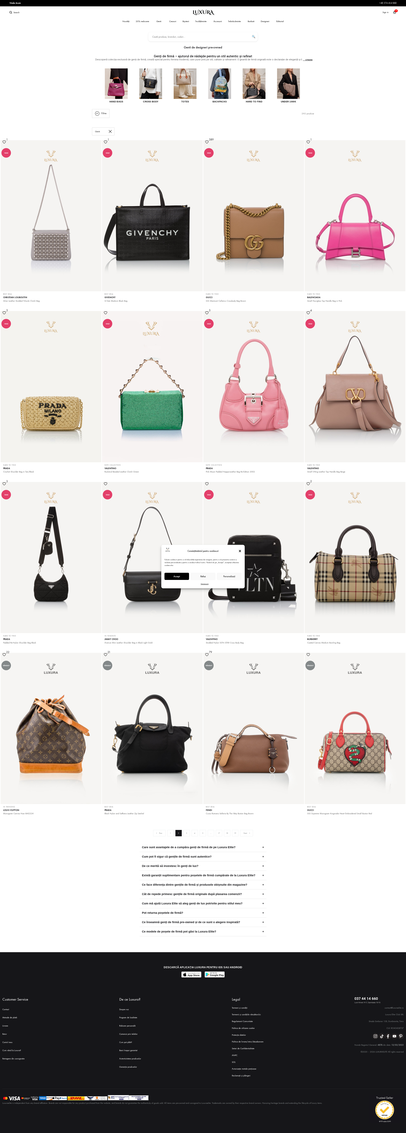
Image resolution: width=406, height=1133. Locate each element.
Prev (160, 833)
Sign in (386, 12)
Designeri (265, 21)
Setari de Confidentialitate (243, 1048)
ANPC (234, 1055)
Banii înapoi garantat (128, 1050)
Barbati (251, 21)
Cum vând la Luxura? (11, 1050)
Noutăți (125, 21)
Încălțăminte (200, 21)
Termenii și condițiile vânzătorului (246, 1014)
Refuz (203, 576)
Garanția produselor (128, 1067)
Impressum (205, 584)
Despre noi (124, 1009)
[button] (240, 551)
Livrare (5, 1025)
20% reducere (142, 21)
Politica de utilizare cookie (243, 1028)
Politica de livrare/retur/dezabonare (247, 1041)
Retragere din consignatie (13, 1058)
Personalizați (229, 576)
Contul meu (7, 1042)
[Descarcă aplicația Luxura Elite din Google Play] (214, 974)
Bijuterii (186, 21)
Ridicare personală (127, 1025)
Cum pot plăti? (125, 1042)
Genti (158, 21)
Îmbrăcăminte (234, 21)
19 (235, 833)
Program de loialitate (128, 1017)
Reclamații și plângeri (241, 1075)
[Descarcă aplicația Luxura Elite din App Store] (191, 974)
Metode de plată (9, 1017)
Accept (177, 576)
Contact (5, 1009)
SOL (234, 1062)
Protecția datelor (239, 1035)
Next (245, 833)
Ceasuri (172, 21)
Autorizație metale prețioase (244, 1068)
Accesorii (217, 21)
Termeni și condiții (239, 1007)
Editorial (280, 21)
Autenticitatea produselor (130, 1058)
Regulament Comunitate (242, 1021)
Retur (4, 1034)
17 (219, 833)
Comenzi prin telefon (128, 1034)
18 (227, 833)
